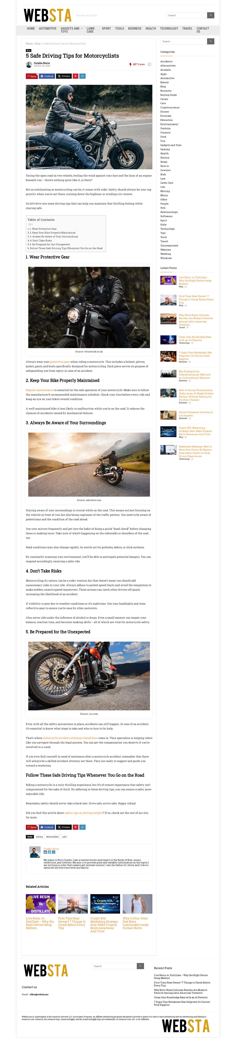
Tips (163, 232)
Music (164, 195)
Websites (165, 249)
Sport (106, 28)
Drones (164, 111)
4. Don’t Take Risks (41, 240)
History (165, 157)
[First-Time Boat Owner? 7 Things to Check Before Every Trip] (73, 896)
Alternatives (168, 65)
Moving (165, 191)
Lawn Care (90, 30)
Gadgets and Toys (70, 30)
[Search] (210, 15)
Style (163, 224)
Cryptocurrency (169, 107)
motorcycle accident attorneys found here (70, 738)
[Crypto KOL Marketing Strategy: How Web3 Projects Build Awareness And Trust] (105, 896)
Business (134, 28)
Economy (165, 115)
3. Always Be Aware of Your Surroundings (54, 236)
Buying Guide (168, 94)
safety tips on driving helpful (84, 812)
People (164, 203)
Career (164, 99)
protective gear (60, 361)
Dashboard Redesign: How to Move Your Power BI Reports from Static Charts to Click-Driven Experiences (195, 451)
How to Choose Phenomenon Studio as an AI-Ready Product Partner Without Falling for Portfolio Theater (196, 395)
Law (162, 178)
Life (162, 186)
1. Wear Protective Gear (43, 228)
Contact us (203, 30)
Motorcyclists (52, 836)
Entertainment (169, 124)
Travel (187, 28)
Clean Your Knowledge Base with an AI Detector (195, 338)
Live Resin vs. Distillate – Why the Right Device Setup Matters (40, 923)
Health (151, 28)
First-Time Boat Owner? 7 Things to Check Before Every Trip (72, 923)
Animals (165, 69)
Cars (163, 103)
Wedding (165, 253)
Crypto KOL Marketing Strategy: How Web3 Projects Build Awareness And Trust (104, 924)
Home (31, 28)
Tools (119, 28)
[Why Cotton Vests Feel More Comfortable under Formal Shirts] (137, 896)
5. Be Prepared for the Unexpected (50, 244)
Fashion (165, 128)
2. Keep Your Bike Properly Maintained (52, 232)
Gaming (165, 149)
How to (164, 166)
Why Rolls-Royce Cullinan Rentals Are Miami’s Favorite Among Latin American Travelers (196, 319)
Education (166, 120)
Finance (165, 132)
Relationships (169, 212)
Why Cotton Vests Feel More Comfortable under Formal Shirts (136, 923)
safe (64, 836)
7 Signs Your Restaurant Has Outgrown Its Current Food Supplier (195, 355)
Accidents (166, 61)
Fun (162, 140)
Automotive (48, 28)
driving (39, 836)
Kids (163, 174)
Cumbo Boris (42, 63)
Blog (37, 43)
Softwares (166, 216)
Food (163, 136)
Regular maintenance (40, 390)
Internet (165, 170)
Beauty (164, 82)
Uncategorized (169, 245)
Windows (166, 258)
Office (163, 199)
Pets (163, 207)
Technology (169, 28)
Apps (163, 73)
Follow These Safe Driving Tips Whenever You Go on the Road (66, 248)
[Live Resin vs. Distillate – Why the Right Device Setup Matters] (41, 896)
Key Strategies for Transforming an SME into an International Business (195, 374)
